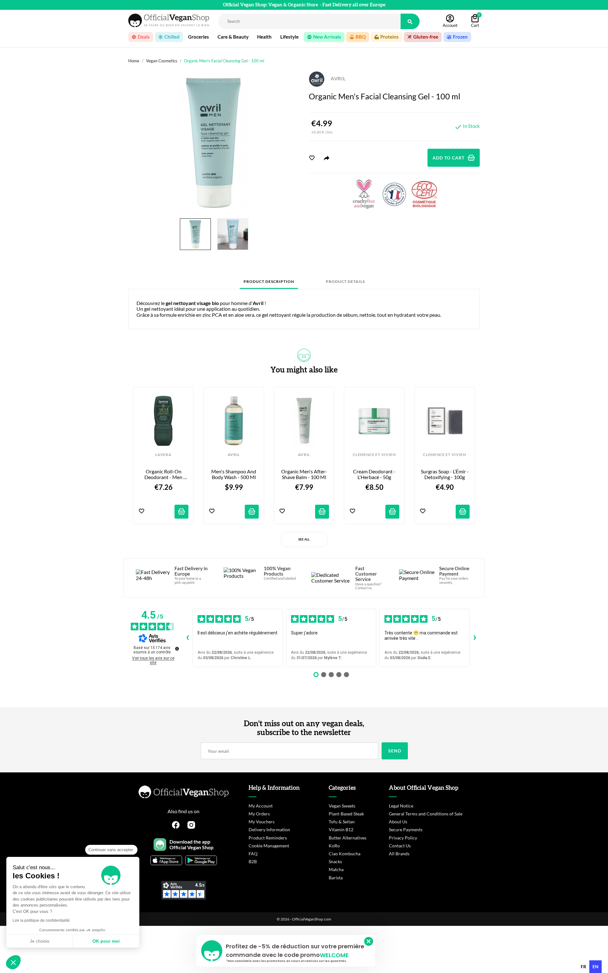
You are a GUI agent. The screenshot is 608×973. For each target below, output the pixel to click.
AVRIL (337, 78)
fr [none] (583, 966)
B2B (253, 861)
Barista (336, 877)
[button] (13, 962)
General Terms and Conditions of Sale (425, 813)
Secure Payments (405, 829)
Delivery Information (269, 829)
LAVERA (163, 454)
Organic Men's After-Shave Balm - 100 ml (304, 474)
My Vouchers (262, 821)
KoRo (334, 845)
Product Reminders (268, 837)
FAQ (253, 853)
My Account (261, 805)
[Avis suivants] (474, 637)
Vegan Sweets (342, 805)
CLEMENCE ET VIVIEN (374, 454)
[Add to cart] (181, 512)
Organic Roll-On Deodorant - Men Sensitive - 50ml (163, 474)
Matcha (336, 869)
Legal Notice (401, 805)
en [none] (595, 966)
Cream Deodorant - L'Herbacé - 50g (374, 474)
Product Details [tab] (345, 281)
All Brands (399, 853)
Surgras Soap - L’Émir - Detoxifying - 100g (445, 474)
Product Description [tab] (269, 281)
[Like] (312, 158)
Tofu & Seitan (342, 821)
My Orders (259, 813)
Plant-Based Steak (346, 813)
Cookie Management (269, 845)
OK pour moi (106, 941)
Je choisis (39, 941)
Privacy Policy (403, 837)
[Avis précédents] (187, 637)
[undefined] (177, 648)
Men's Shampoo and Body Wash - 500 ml (234, 474)
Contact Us (400, 845)
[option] (583, 966)
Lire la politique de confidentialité (41, 920)
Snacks (335, 861)
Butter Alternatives (347, 837)
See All (304, 539)
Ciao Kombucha (344, 853)
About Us (398, 821)
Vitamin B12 (341, 829)
